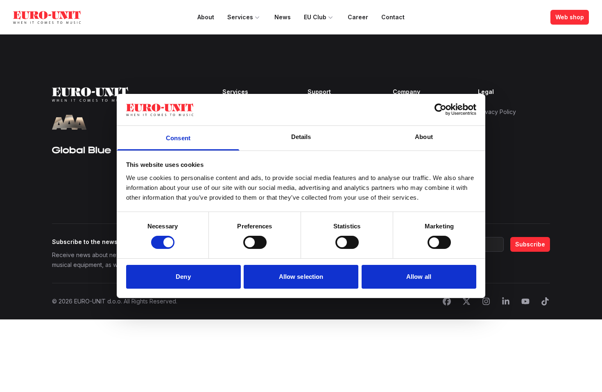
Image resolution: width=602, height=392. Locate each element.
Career (358, 17)
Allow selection (301, 276)
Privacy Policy (497, 111)
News (282, 17)
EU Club (315, 17)
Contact (393, 17)
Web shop (569, 17)
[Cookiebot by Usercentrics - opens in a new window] (440, 109)
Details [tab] (301, 136)
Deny (183, 276)
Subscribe (530, 244)
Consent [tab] (178, 137)
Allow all (418, 276)
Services (240, 17)
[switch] (255, 242)
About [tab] (424, 136)
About (205, 17)
